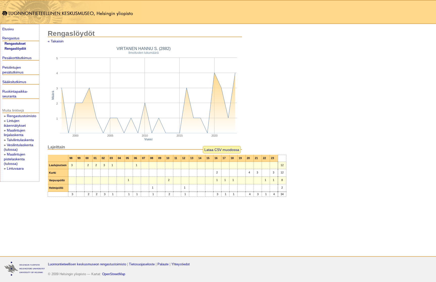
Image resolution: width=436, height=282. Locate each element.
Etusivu (8, 29)
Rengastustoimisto (21, 116)
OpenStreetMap (113, 274)
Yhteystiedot (180, 264)
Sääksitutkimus (14, 82)
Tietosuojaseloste (142, 264)
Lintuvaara (15, 168)
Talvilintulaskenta (20, 140)
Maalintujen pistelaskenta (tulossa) (14, 158)
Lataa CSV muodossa (221, 150)
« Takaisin (56, 41)
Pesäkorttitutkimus (17, 58)
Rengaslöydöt (15, 48)
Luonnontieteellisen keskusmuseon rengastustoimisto (87, 264)
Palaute (163, 264)
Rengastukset (15, 43)
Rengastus (10, 38)
